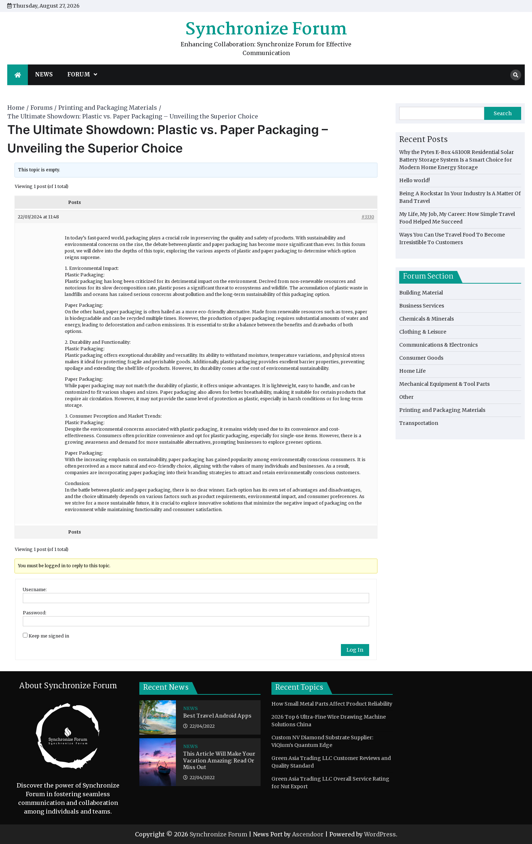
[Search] (515, 75)
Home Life (412, 371)
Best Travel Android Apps (217, 716)
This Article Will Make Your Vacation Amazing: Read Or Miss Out (219, 761)
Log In (354, 650)
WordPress (380, 834)
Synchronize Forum (266, 29)
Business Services (421, 305)
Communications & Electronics (438, 345)
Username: (35, 589)
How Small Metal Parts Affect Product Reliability (331, 704)
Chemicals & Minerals (426, 319)
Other (406, 397)
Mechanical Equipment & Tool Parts (444, 384)
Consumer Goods (421, 358)
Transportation (418, 423)
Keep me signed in (49, 636)
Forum (78, 74)
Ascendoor (308, 834)
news (44, 74)
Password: (34, 612)
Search (503, 113)
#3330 (368, 217)
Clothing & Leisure (422, 332)
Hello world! (414, 180)
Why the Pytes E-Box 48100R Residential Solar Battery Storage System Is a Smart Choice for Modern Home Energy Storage (456, 160)
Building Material (421, 292)
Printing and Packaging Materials (442, 410)
